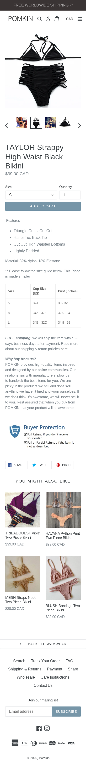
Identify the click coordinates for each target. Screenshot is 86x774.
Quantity (65, 187)
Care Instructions (55, 677)
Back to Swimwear (46, 644)
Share (73, 669)
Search (19, 661)
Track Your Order (45, 661)
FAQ (69, 661)
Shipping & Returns (24, 669)
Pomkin (44, 758)
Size (8, 187)
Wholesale (26, 677)
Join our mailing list (43, 700)
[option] (22, 123)
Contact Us (43, 685)
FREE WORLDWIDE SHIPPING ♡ (43, 5)
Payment (54, 669)
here (64, 349)
